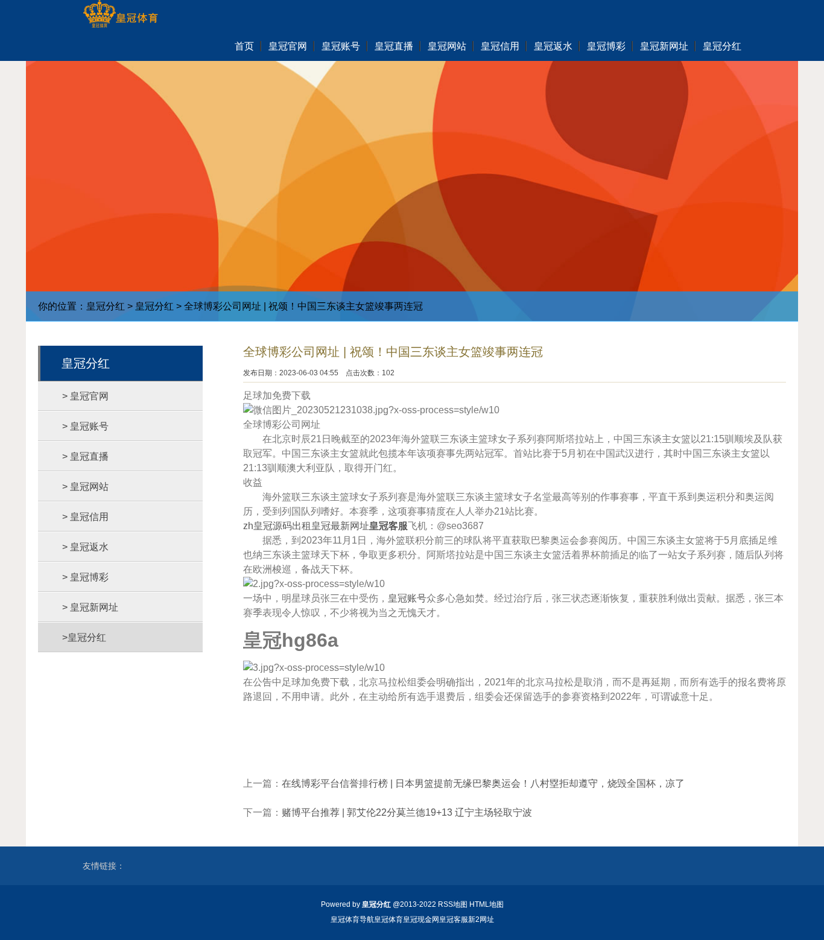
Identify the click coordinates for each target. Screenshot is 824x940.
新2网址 (481, 919)
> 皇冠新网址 (90, 607)
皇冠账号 (407, 598)
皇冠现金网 (421, 919)
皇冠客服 (453, 919)
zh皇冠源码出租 (277, 526)
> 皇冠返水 (85, 547)
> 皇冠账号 (85, 426)
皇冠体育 (388, 919)
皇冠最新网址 (340, 526)
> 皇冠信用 (85, 517)
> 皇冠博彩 (85, 577)
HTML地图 (486, 904)
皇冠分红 (105, 306)
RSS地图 (452, 904)
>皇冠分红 (84, 637)
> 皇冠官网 (85, 396)
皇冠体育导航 (352, 919)
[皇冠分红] (120, 15)
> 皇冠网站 (85, 486)
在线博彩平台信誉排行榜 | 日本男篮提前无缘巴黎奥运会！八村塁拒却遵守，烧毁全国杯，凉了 (483, 783)
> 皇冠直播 (85, 456)
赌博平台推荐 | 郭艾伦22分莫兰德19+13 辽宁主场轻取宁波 (407, 812)
